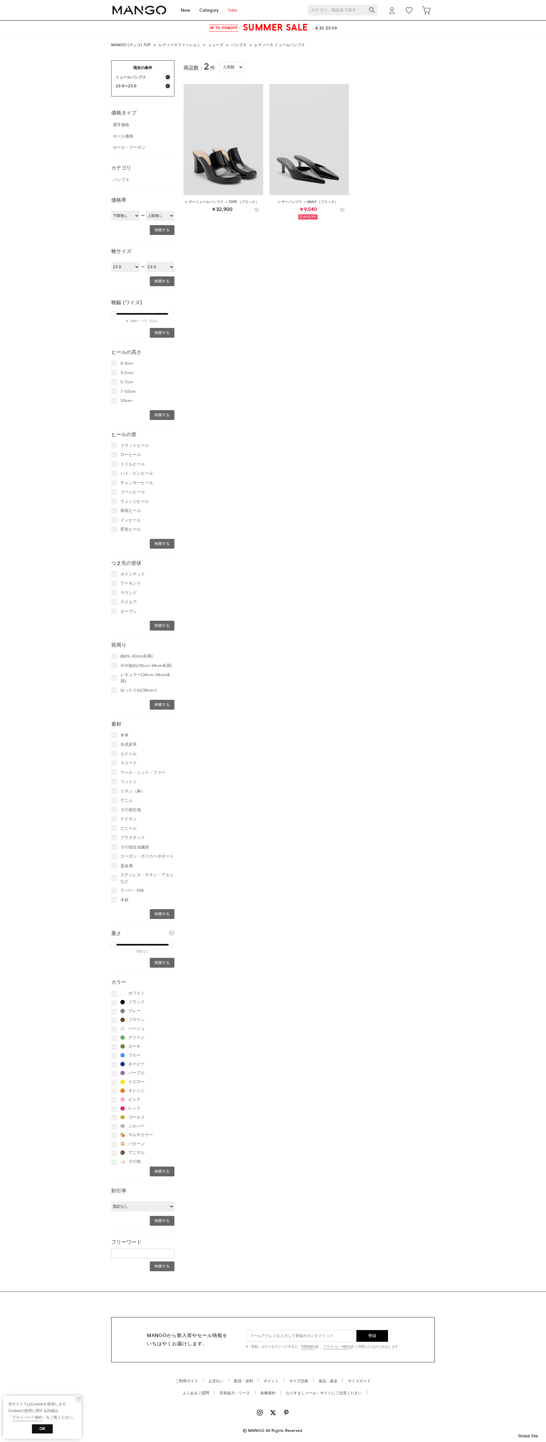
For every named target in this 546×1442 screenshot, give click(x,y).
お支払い (216, 1380)
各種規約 (268, 1393)
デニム (126, 800)
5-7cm (126, 382)
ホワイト (136, 993)
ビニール (128, 828)
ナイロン (128, 819)
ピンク (134, 1099)
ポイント (271, 1380)
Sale (232, 10)
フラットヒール (134, 445)
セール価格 (123, 136)
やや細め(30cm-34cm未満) (146, 666)
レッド (134, 1108)
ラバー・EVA (132, 890)
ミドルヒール (132, 464)
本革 (124, 735)
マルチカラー (140, 1135)
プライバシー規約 (336, 1346)
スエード (128, 763)
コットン (128, 782)
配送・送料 (243, 1380)
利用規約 (307, 1346)
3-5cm (126, 373)
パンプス (238, 44)
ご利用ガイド (186, 1380)
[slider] (114, 314)
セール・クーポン (129, 147)
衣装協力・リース (235, 1393)
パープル (136, 1073)
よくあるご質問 (196, 1393)
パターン (136, 1144)
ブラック (136, 1002)
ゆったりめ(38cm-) (138, 690)
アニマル (136, 1152)
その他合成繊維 (134, 847)
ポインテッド (132, 574)
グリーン (136, 1037)
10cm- (126, 401)
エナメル (128, 754)
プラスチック (132, 838)
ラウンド (128, 593)
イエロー (136, 1082)
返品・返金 (327, 1380)
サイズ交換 (298, 1380)
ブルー (134, 1055)
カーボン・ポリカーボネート (147, 856)
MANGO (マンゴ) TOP (131, 44)
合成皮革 (128, 744)
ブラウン (136, 1020)
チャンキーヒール (136, 483)
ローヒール (130, 455)
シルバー (136, 1126)
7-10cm (128, 391)
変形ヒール (130, 529)
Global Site (528, 1436)
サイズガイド (359, 1380)
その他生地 (130, 810)
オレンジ (136, 1091)
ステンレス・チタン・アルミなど (147, 878)
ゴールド (136, 1117)
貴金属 (126, 866)
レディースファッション (179, 44)
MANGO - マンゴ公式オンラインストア (139, 10)
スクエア (128, 602)
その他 (134, 1161)
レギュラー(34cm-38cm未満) (145, 678)
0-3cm (126, 363)
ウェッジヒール (134, 501)
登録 (372, 1336)
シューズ (215, 44)
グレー (134, 1011)
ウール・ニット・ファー (143, 772)
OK (42, 1428)
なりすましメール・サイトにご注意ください (324, 1393)
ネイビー (136, 1064)
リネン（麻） (132, 791)
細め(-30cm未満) (136, 656)
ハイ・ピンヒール (136, 473)
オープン (128, 611)
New (185, 10)
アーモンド (130, 583)
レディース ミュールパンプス (279, 44)
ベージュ (136, 1029)
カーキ (134, 1046)
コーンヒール (132, 492)
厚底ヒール (130, 511)
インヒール (130, 520)
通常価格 (121, 125)
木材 (124, 900)
